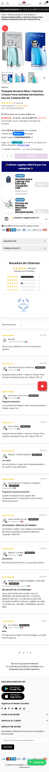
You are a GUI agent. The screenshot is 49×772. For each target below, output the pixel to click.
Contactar (38, 762)
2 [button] (23, 652)
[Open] (42, 386)
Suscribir (7, 747)
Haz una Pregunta (34, 149)
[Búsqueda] (7, 3)
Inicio (3, 15)
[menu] (2, 3)
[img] (8, 335)
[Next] (44, 48)
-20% (5, 28)
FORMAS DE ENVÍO (12, 248)
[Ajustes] (40, 3)
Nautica (4, 87)
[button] (45, 3)
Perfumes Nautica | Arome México (21, 15)
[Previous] (5, 48)
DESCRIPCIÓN (10, 241)
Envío (15, 121)
